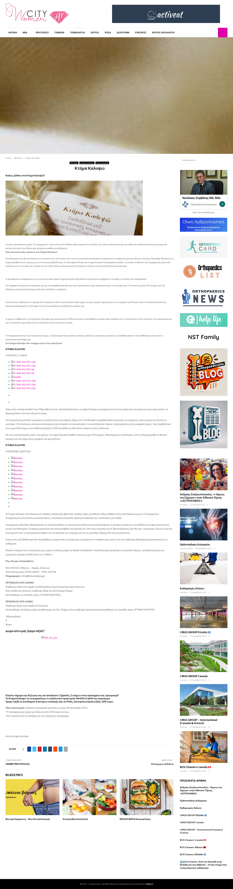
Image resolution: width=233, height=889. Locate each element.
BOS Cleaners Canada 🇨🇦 (195, 767)
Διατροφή (123, 32)
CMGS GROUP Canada (194, 676)
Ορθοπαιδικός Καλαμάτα (195, 544)
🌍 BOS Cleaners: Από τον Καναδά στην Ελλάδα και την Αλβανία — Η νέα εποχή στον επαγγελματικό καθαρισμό (203, 864)
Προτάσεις (42, 32)
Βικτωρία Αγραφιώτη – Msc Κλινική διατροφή (28, 819)
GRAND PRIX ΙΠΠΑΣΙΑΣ (18, 764)
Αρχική (12, 32)
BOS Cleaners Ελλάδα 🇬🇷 (193, 854)
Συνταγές (140, 32)
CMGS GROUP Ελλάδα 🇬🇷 (195, 632)
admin (185, 504)
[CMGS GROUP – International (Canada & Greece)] (203, 700)
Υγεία (108, 32)
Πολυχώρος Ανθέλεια (162, 764)
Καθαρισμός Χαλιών (192, 588)
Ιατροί (95, 32)
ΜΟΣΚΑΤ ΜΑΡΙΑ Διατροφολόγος (135, 819)
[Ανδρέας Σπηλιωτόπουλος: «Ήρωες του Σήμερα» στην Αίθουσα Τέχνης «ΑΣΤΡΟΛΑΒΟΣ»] (203, 474)
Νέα (25, 32)
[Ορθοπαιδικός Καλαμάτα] (203, 524)
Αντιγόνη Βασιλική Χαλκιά (75, 819)
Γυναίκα (59, 32)
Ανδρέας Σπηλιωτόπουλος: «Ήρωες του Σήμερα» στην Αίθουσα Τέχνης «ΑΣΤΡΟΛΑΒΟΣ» (202, 497)
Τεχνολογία (77, 32)
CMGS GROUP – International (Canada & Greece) (198, 721)
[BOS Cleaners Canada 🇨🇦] (203, 747)
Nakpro (149, 884)
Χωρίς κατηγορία (102, 163)
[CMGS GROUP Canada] (203, 656)
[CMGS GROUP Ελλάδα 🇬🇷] (203, 612)
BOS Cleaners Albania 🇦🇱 (193, 847)
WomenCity (187, 548)
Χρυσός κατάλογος (163, 32)
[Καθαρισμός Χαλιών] (203, 568)
